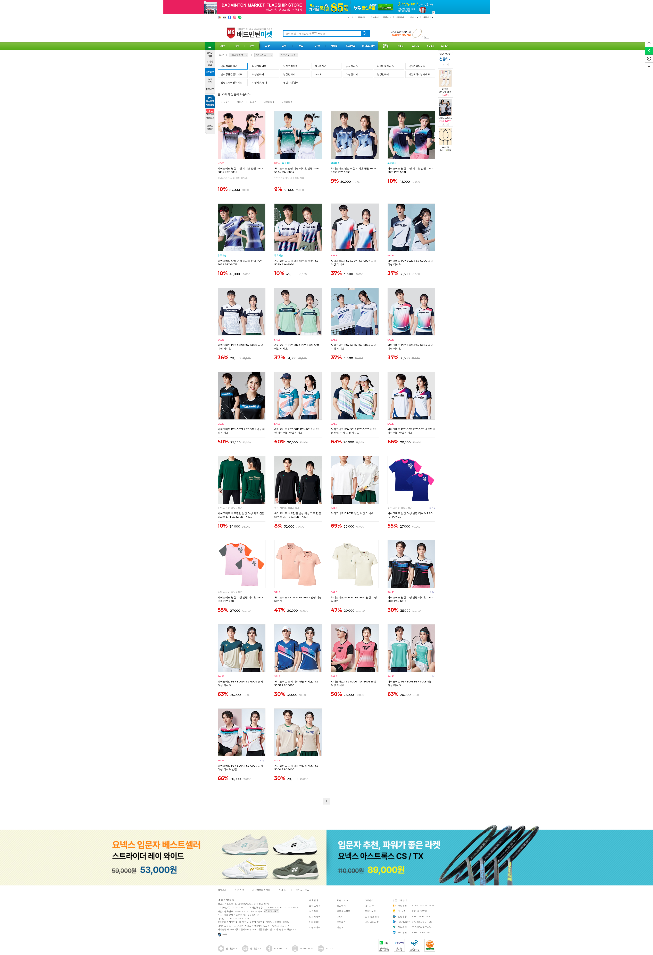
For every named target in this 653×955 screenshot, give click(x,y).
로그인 (350, 17)
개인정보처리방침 (261, 889)
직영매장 (283, 889)
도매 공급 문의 (372, 916)
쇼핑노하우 (314, 927)
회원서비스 (342, 900)
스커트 (318, 74)
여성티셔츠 (320, 66)
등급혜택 (341, 905)
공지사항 (369, 905)
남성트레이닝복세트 (231, 82)
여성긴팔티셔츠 (385, 66)
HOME (221, 55)
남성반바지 (289, 74)
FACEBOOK (281, 948)
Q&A (339, 916)
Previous (443, 64)
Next (447, 64)
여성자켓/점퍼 (259, 82)
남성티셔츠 (352, 66)
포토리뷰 (341, 921)
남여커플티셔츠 (229, 66)
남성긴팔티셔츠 (416, 66)
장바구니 (375, 17)
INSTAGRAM (306, 948)
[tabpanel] (410, 33)
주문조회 (387, 17)
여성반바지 (258, 74)
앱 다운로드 (232, 948)
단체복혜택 (314, 916)
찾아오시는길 (302, 889)
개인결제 (400, 17)
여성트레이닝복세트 (419, 74)
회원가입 (362, 17)
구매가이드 (370, 911)
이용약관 (239, 889)
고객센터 (412, 17)
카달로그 (341, 927)
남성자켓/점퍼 (290, 82)
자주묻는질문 (343, 911)
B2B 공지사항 (372, 921)
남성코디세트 (290, 66)
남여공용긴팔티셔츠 (231, 74)
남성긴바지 (383, 74)
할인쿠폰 (313, 911)
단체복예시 (314, 921)
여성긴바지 (352, 74)
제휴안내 (313, 900)
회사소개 (222, 889)
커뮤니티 (427, 17)
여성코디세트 (259, 66)
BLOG (329, 948)
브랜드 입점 (315, 905)
